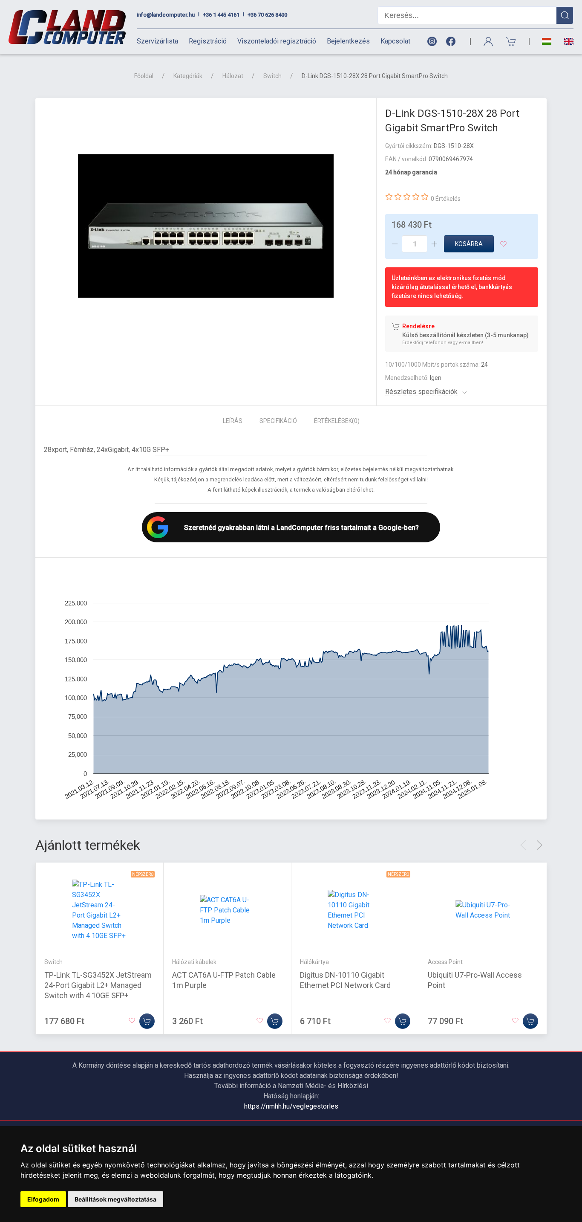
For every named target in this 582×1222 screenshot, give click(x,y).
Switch (272, 75)
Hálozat (232, 75)
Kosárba (469, 243)
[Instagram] (431, 41)
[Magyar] (547, 41)
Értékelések (337, 420)
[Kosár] (511, 41)
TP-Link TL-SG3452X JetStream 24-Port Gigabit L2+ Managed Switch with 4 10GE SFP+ (98, 985)
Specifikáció (278, 420)
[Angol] (565, 41)
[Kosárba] (147, 1021)
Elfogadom (43, 1199)
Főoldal (143, 75)
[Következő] (539, 845)
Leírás (232, 420)
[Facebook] (452, 41)
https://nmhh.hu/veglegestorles (291, 1106)
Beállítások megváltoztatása (115, 1199)
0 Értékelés (446, 198)
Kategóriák (187, 75)
